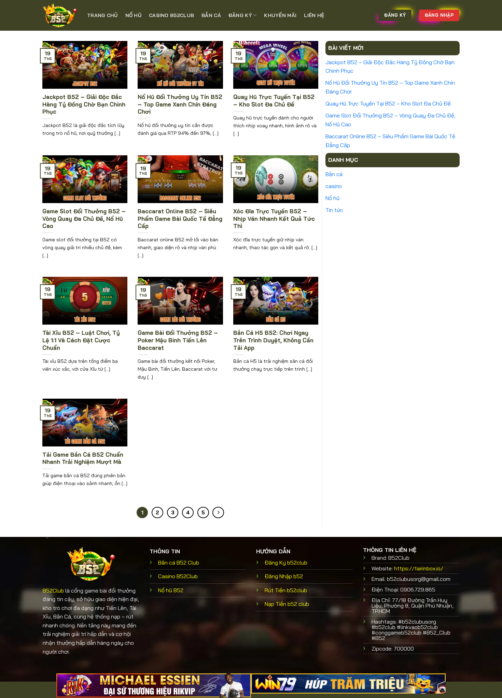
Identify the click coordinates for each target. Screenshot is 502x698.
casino (333, 186)
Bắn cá (334, 174)
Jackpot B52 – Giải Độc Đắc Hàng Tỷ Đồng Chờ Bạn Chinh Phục (83, 104)
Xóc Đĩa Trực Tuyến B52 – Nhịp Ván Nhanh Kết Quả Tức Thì (274, 218)
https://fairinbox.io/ (418, 568)
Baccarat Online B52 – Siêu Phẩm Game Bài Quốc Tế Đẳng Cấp (180, 218)
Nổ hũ (133, 15)
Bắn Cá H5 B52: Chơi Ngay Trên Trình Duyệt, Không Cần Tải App (273, 340)
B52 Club (178, 562)
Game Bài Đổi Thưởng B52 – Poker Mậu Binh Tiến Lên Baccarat (178, 340)
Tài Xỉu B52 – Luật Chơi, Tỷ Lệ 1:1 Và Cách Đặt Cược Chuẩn (81, 340)
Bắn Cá (211, 15)
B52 (170, 590)
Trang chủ (102, 15)
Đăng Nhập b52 (284, 576)
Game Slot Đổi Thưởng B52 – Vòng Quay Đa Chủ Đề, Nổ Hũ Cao (84, 218)
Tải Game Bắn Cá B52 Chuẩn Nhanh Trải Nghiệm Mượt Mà (82, 458)
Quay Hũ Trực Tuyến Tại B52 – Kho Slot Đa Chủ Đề (274, 100)
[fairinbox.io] (60, 15)
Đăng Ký (240, 15)
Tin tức (334, 209)
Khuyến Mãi (280, 15)
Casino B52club (171, 15)
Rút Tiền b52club (286, 590)
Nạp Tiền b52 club (287, 603)
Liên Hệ (314, 15)
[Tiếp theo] (218, 512)
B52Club (53, 590)
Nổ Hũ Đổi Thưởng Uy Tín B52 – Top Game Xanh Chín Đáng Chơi (180, 104)
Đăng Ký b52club (286, 562)
